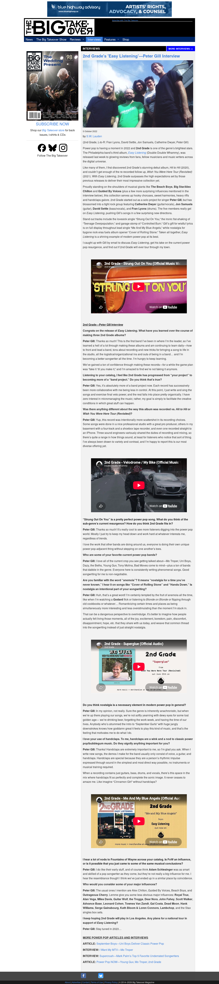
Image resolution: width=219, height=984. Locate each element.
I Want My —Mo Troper (116, 950)
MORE (181, 48)
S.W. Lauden (94, 136)
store (53, 130)
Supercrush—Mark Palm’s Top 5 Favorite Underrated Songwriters (139, 956)
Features (110, 39)
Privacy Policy (111, 982)
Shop (126, 39)
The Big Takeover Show (51, 39)
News (29, 39)
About (67, 982)
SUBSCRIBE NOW (52, 124)
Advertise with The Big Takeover (125, 20)
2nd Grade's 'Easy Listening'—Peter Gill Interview (131, 56)
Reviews (75, 39)
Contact (85, 982)
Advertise (76, 982)
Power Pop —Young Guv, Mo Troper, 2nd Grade (128, 962)
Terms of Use (97, 982)
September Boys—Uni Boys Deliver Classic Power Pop (130, 943)
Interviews (94, 39)
